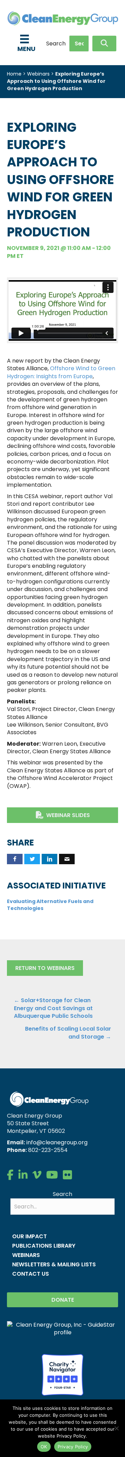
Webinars (38, 73)
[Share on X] (32, 859)
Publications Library (43, 1246)
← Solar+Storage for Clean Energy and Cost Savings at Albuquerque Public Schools (53, 1008)
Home (14, 73)
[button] (104, 43)
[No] (116, 1428)
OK (44, 1446)
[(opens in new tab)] (62, 1374)
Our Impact (29, 1236)
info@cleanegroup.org (57, 1142)
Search (56, 43)
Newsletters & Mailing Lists (54, 1264)
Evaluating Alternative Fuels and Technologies (50, 905)
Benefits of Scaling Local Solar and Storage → (68, 1032)
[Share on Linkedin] (49, 859)
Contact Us (30, 1274)
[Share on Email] (67, 859)
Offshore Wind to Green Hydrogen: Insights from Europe (61, 372)
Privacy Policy (73, 1446)
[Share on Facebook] (15, 859)
